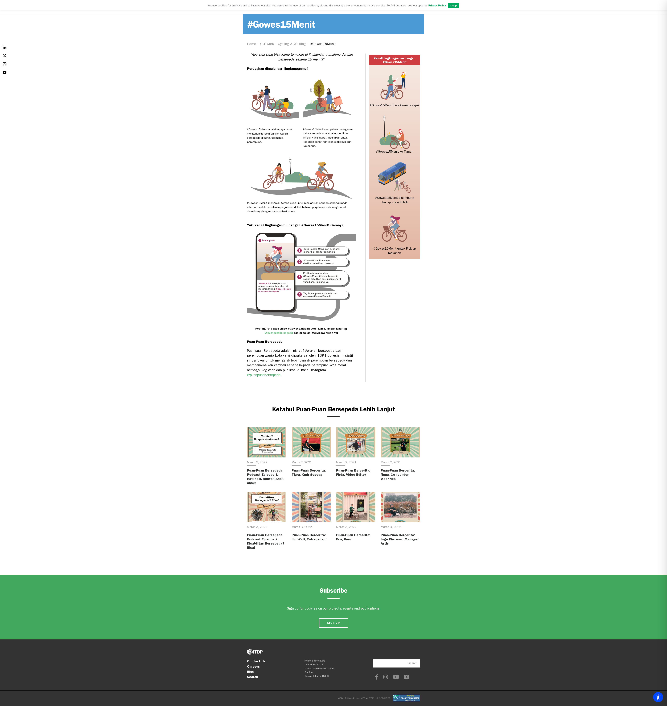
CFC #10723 (367, 698)
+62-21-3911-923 (313, 664)
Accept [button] (453, 5)
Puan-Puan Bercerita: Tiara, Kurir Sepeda (309, 472)
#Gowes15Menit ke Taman (394, 151)
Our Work (267, 44)
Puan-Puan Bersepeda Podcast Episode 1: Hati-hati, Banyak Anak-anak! (266, 476)
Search (252, 677)
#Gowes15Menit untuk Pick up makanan (394, 251)
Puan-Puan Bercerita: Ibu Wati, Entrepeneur (309, 537)
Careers (253, 666)
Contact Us (256, 661)
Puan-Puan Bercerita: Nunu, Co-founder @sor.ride (398, 474)
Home (251, 44)
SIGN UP (333, 622)
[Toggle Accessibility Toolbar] (658, 697)
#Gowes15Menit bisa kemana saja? (394, 105)
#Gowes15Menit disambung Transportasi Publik (394, 200)
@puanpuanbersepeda (279, 332)
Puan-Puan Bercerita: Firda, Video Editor (353, 472)
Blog (250, 672)
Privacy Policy (352, 698)
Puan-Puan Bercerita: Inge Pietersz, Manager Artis (400, 539)
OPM (340, 698)
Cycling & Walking (292, 44)
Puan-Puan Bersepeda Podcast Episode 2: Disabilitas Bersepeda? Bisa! (265, 541)
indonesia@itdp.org (315, 660)
